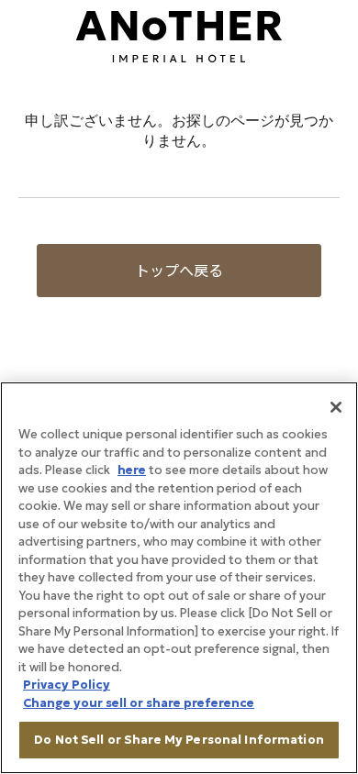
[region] (179, 577)
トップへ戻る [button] (179, 270)
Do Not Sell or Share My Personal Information (179, 739)
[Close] (336, 407)
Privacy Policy (66, 684)
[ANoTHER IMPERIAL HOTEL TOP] (179, 35)
